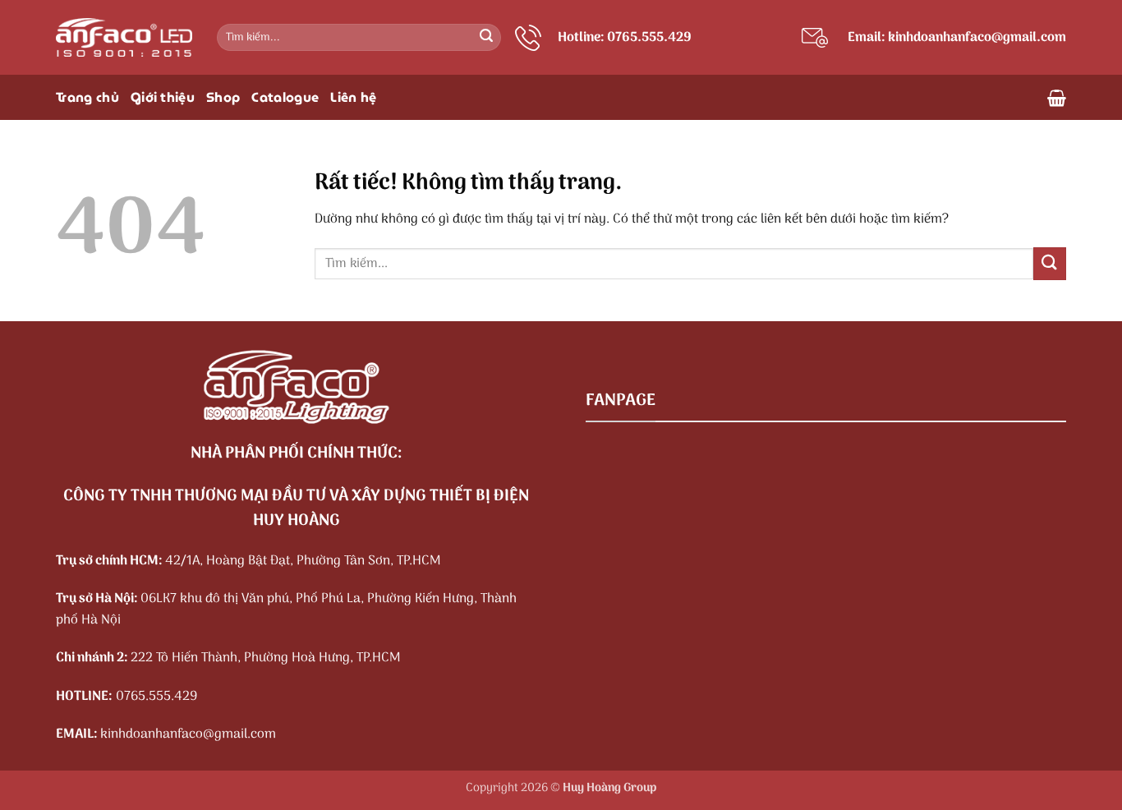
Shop (223, 97)
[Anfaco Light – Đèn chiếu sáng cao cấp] (124, 37)
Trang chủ (87, 97)
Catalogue (285, 97)
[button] (1056, 98)
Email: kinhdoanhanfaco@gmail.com (957, 37)
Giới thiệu (163, 97)
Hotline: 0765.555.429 (625, 37)
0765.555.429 (156, 696)
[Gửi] (486, 38)
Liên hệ (353, 97)
